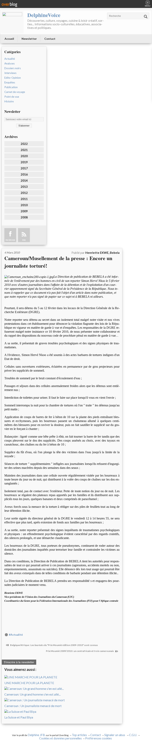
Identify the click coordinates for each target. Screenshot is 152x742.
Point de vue (11, 96)
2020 (24, 156)
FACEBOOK (10, 240)
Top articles (79, 735)
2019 (24, 162)
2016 (24, 174)
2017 (24, 168)
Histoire (9, 101)
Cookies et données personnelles (60, 738)
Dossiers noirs (12, 68)
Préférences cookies (98, 738)
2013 (24, 186)
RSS (24, 240)
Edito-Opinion (12, 77)
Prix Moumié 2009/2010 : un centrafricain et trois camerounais (80, 650)
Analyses (9, 63)
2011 (24, 199)
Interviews (10, 73)
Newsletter (29, 38)
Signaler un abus (115, 735)
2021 (24, 150)
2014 (24, 180)
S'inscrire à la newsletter (19, 662)
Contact (49, 38)
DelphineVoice (43, 15)
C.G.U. (133, 735)
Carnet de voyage (14, 91)
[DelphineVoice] (12, 22)
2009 (24, 211)
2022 (24, 143)
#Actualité (16, 634)
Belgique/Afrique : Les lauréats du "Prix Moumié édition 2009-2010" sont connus (54, 645)
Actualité (9, 58)
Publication (11, 87)
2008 (24, 217)
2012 (24, 192)
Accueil (9, 38)
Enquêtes (9, 82)
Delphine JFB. (36, 735)
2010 (24, 205)
